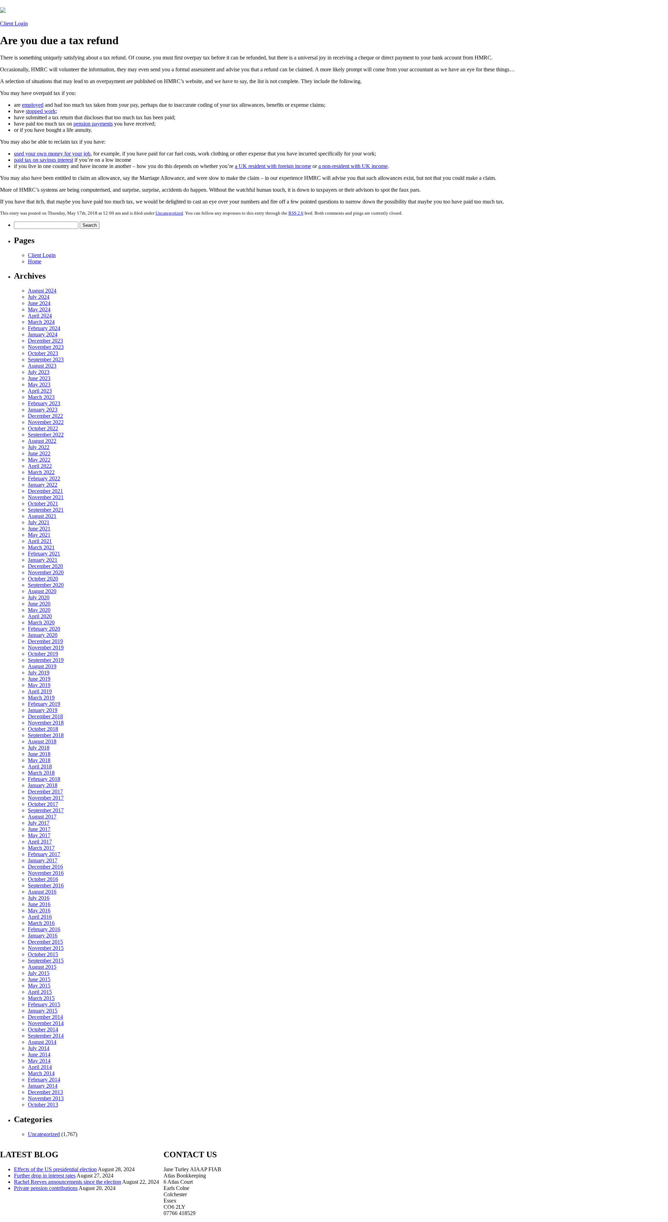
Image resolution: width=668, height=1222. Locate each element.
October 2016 (43, 879)
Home (34, 261)
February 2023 (44, 403)
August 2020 (42, 591)
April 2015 (40, 992)
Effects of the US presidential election (55, 1169)
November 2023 (46, 347)
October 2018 (43, 729)
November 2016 (46, 873)
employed (32, 105)
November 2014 (46, 1023)
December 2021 (45, 491)
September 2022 (46, 435)
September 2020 (46, 585)
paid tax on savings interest (43, 160)
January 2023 (42, 410)
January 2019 (42, 710)
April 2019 (40, 691)
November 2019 (46, 647)
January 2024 (42, 334)
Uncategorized (169, 213)
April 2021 (40, 541)
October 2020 (43, 579)
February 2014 (44, 1080)
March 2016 (41, 923)
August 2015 (42, 967)
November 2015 (46, 948)
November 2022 (46, 422)
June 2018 (39, 754)
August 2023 (42, 366)
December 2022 (45, 416)
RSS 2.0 (295, 213)
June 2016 (39, 904)
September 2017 (46, 810)
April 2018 (40, 766)
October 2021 (43, 503)
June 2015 (39, 979)
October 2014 (43, 1029)
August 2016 (42, 892)
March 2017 (41, 848)
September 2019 (46, 660)
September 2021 (46, 510)
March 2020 (41, 622)
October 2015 (43, 954)
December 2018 (45, 716)
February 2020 (44, 629)
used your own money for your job (52, 154)
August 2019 (42, 666)
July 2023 (38, 372)
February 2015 (44, 1004)
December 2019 (45, 641)
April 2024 (40, 316)
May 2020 (39, 610)
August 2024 (42, 291)
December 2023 (45, 341)
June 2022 (39, 453)
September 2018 (46, 735)
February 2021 (44, 554)
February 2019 (44, 704)
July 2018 (38, 748)
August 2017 (42, 817)
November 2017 (46, 798)
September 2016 (46, 885)
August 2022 (42, 441)
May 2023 (39, 385)
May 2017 (39, 835)
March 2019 (41, 698)
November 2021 (46, 497)
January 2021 (42, 560)
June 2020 (39, 604)
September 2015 (46, 961)
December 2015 (45, 942)
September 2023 (46, 359)
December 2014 (45, 1017)
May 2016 (39, 910)
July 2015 (38, 973)
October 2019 (43, 654)
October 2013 (43, 1105)
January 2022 (42, 485)
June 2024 (39, 303)
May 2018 (39, 760)
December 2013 (45, 1092)
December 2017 (45, 791)
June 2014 (39, 1054)
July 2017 (38, 823)
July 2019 (38, 673)
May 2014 (39, 1061)
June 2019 (39, 679)
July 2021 (38, 522)
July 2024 (38, 297)
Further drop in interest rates (44, 1176)
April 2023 (40, 391)
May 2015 (39, 986)
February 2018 (44, 779)
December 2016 (45, 867)
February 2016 (44, 929)
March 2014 (41, 1073)
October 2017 (43, 804)
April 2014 (40, 1067)
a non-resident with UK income (353, 166)
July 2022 (38, 447)
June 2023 (39, 378)
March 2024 (41, 322)
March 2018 (41, 773)
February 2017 (44, 854)
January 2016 (42, 936)
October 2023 (43, 353)
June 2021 (39, 529)
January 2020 (42, 635)
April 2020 (40, 616)
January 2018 (42, 785)
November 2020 (46, 572)
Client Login (14, 23)
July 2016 (38, 898)
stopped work (41, 111)
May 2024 (39, 309)
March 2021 (41, 547)
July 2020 (38, 597)
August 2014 (42, 1042)
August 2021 (42, 516)
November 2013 (46, 1098)
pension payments (93, 124)
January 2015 (42, 1011)
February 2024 (44, 328)
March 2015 (41, 998)
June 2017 (39, 829)
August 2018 (42, 741)
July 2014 (38, 1048)
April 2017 (40, 842)
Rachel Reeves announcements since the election (67, 1182)
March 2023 (41, 397)
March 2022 (41, 472)
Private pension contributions (46, 1188)
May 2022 (39, 460)
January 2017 (42, 860)
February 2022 (44, 478)
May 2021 (39, 535)
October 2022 (43, 428)
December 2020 (45, 566)
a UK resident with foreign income (273, 166)
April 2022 (40, 466)
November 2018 (46, 723)
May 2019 (39, 685)
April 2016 (40, 917)
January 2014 (42, 1086)
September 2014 (46, 1036)
